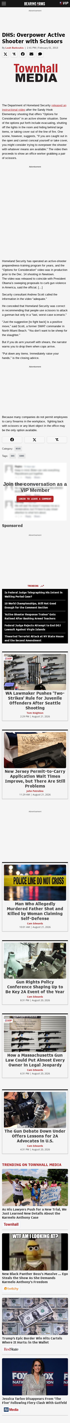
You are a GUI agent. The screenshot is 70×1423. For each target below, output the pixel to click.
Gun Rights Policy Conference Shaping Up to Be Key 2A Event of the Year (35, 987)
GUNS (21, 456)
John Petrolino (35, 791)
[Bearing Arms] (34, 3)
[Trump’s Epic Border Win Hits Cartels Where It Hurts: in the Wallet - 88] (35, 1316)
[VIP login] (64, 3)
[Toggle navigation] (4, 3)
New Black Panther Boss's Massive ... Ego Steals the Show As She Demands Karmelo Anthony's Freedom (35, 1278)
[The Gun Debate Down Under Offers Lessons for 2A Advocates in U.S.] (35, 1109)
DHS (12, 456)
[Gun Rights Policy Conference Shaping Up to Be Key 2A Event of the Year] (35, 960)
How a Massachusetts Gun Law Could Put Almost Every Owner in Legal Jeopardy (35, 1060)
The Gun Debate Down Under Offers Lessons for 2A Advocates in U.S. (35, 1136)
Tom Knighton (35, 712)
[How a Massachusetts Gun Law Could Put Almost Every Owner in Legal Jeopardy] (35, 1034)
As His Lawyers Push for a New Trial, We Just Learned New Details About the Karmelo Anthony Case (34, 1213)
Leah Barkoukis (14, 47)
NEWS (18, 448)
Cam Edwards (35, 923)
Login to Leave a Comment (35, 498)
